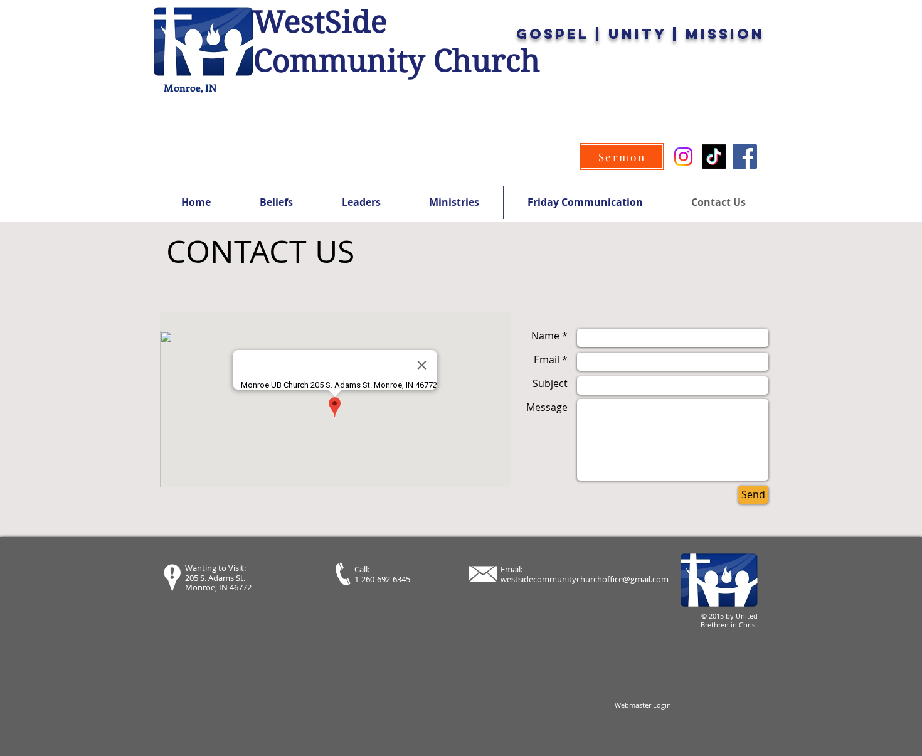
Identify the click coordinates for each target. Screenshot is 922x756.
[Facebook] (745, 156)
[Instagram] (683, 156)
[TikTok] (714, 156)
